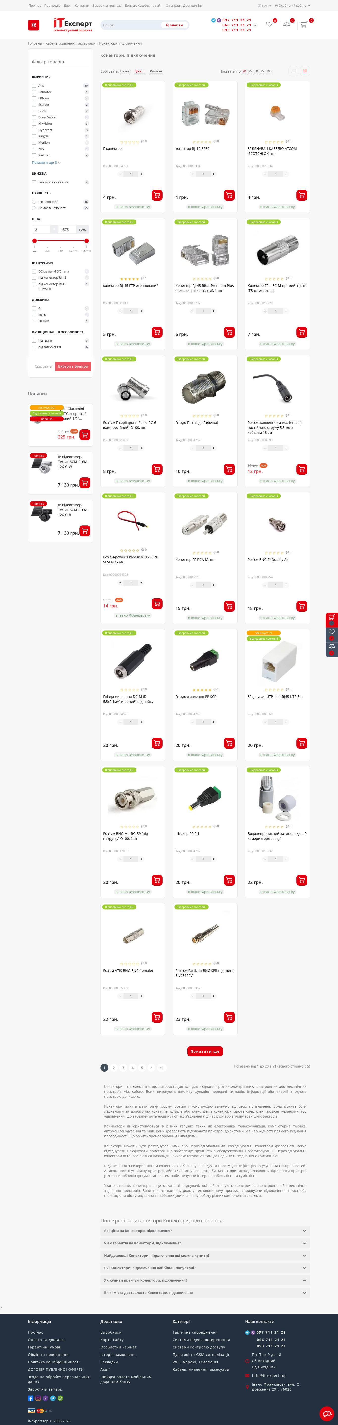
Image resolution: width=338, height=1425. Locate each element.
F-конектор (112, 148)
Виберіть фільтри (73, 366)
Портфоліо (52, 5)
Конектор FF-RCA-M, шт (195, 559)
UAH (265, 5)
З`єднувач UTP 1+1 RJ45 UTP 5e (275, 696)
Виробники (111, 1332)
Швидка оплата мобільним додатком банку (126, 1379)
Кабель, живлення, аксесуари (201, 1369)
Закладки (109, 1362)
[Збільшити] (141, 174)
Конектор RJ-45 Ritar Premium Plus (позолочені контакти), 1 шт (204, 288)
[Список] (293, 71)
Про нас (35, 5)
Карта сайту (112, 1339)
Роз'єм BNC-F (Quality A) (268, 559)
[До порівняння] (159, 96)
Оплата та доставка (47, 1339)
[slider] (35, 241)
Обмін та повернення (49, 1354)
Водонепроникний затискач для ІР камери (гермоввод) (277, 836)
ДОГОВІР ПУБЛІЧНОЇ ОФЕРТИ (56, 1369)
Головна (35, 43)
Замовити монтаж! (107, 5)
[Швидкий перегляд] (159, 104)
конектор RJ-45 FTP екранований (131, 285)
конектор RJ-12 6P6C (192, 148)
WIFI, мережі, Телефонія (195, 1362)
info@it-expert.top (269, 1375)
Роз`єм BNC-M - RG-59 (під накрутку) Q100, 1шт (125, 836)
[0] (287, 25)
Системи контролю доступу (199, 1347)
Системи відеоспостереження (201, 1339)
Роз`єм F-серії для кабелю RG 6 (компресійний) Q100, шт (129, 425)
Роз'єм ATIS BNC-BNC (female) (128, 970)
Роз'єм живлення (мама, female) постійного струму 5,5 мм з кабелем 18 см (274, 427)
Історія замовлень (118, 1354)
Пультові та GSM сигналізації (201, 1354)
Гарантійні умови (45, 1347)
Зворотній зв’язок (45, 1389)
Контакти (82, 5)
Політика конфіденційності (54, 1362)
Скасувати (43, 366)
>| (162, 1067)
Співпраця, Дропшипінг (184, 5)
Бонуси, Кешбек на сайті (143, 5)
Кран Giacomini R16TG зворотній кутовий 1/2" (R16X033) (72, 416)
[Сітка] (305, 71)
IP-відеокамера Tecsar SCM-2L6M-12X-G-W (73, 461)
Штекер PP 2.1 (187, 833)
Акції (105, 1369)
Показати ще (205, 1051)
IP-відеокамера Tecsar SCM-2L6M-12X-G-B (73, 509)
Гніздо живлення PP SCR (196, 696)
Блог (67, 5)
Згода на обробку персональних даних (59, 1379)
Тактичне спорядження (195, 1332)
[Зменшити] (120, 174)
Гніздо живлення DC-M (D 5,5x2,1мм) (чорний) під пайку (128, 699)
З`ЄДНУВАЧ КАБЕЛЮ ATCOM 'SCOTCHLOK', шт (272, 151)
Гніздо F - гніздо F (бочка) (196, 422)
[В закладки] (159, 87)
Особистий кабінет (293, 5)
